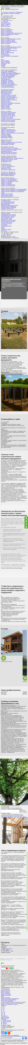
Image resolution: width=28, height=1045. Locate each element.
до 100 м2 (4, 1022)
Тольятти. (15, 1004)
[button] (12, 693)
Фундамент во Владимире (8, 1000)
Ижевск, (3, 1003)
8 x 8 (2, 1006)
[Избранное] (2, 14)
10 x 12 (3, 1013)
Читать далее (5, 372)
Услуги (3, 66)
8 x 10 (3, 1008)
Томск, (16, 1003)
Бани (2, 996)
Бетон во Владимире (7, 1001)
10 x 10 (3, 1012)
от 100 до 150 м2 (6, 1020)
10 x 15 (3, 1014)
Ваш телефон (23, 812)
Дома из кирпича (6, 994)
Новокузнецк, (10, 1003)
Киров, (3, 1004)
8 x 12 (3, 1009)
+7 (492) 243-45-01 (6, 17)
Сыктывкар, (8, 1004)
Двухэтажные (5, 1018)
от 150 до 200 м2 (6, 1021)
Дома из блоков (5, 990)
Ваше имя (22, 810)
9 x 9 (2, 1010)
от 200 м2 (4, 1024)
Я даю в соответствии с (14, 816)
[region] (14, 891)
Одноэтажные (5, 1017)
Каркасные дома (6, 995)
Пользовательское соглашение (10, 237)
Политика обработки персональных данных (13, 1036)
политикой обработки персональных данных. (14, 817)
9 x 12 (3, 1011)
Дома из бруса (5, 991)
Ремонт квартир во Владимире (10, 998)
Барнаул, (20, 1003)
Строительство (5, 23)
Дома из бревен (5, 993)
